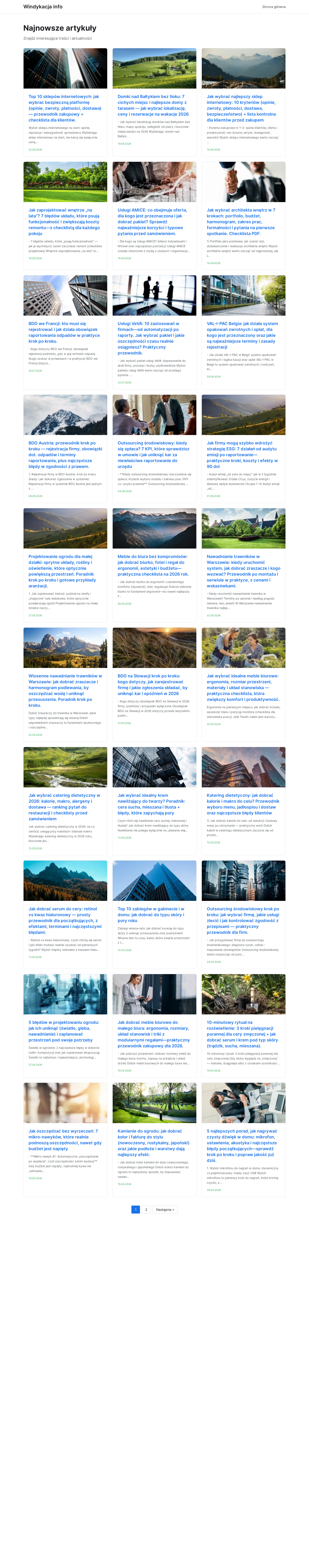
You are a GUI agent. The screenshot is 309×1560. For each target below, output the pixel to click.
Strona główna (274, 7)
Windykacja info (43, 7)
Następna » (165, 1209)
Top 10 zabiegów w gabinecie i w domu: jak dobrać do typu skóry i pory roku (151, 914)
